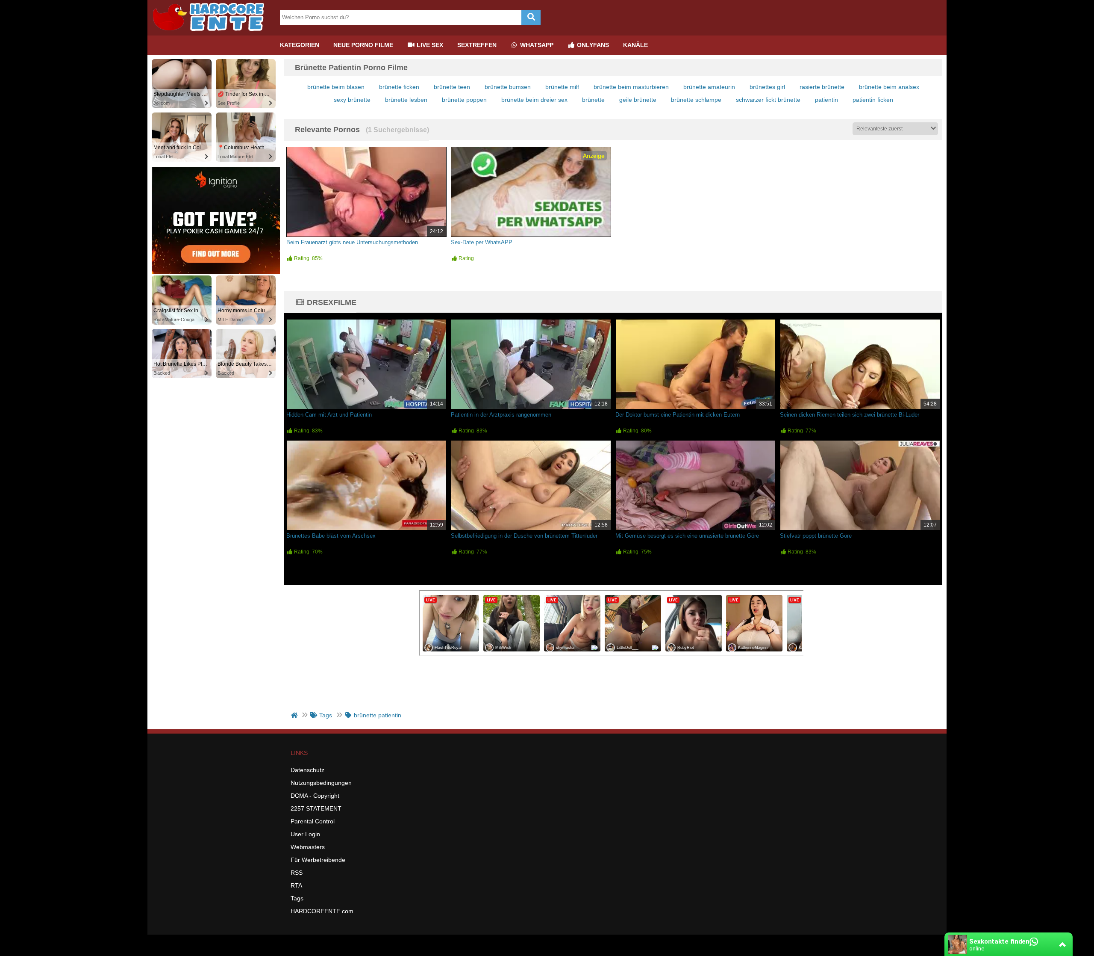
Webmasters (308, 847)
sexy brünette (352, 99)
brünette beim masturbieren (631, 86)
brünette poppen (464, 99)
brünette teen (452, 86)
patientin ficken (873, 99)
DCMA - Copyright (315, 795)
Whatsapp (535, 44)
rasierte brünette (822, 86)
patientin (826, 99)
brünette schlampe (696, 99)
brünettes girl (767, 86)
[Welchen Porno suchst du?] (531, 17)
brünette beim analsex (889, 86)
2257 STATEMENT (316, 808)
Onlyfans (592, 44)
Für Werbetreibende (318, 859)
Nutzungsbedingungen (321, 782)
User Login (305, 834)
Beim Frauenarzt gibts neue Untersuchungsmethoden (352, 242)
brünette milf (562, 86)
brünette (593, 99)
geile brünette (637, 99)
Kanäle (635, 44)
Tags (297, 898)
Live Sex (429, 44)
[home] (295, 715)
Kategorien (299, 44)
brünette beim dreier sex (534, 99)
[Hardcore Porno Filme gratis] (211, 32)
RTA (296, 885)
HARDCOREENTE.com (322, 911)
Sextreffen (477, 44)
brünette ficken (399, 86)
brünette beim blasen (336, 86)
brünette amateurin (709, 86)
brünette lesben (406, 99)
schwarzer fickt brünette (768, 99)
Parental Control (313, 821)
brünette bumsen (508, 86)
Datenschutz (307, 770)
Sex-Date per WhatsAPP (481, 242)
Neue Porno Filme (363, 44)
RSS (297, 872)
